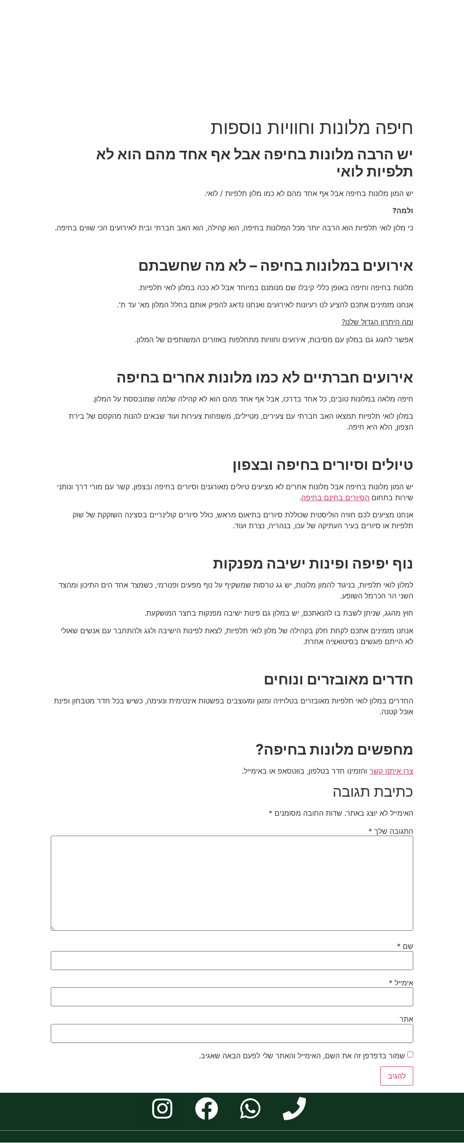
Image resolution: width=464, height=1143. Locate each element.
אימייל (401, 982)
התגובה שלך (390, 831)
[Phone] (294, 1108)
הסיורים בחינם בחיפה (335, 497)
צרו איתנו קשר (391, 770)
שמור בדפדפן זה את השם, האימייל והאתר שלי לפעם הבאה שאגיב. (302, 1055)
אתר (406, 1019)
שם (405, 946)
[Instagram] (163, 1108)
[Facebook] (206, 1108)
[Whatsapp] (250, 1108)
